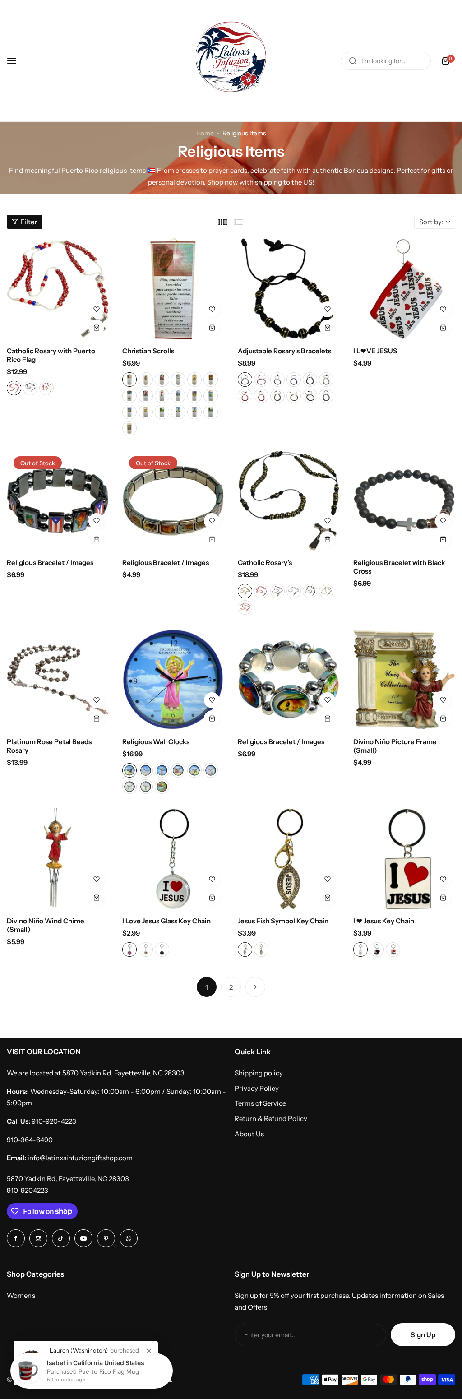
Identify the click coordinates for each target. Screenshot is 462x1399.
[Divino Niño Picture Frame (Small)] (404, 680)
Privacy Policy (257, 1088)
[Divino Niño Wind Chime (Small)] (58, 859)
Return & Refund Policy (271, 1118)
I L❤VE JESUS (375, 351)
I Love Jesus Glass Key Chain (166, 921)
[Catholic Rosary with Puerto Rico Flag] (58, 289)
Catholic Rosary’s (265, 562)
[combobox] (386, 61)
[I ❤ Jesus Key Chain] (404, 859)
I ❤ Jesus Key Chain (383, 921)
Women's (21, 1295)
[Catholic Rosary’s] (289, 500)
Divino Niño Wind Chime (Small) (45, 925)
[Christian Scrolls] (173, 289)
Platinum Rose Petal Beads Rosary (49, 746)
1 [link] (206, 987)
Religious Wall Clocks (155, 741)
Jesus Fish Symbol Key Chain (283, 921)
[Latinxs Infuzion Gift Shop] (231, 61)
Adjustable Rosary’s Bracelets (284, 351)
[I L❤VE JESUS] (404, 289)
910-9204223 (27, 1190)
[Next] (255, 987)
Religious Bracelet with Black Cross (399, 566)
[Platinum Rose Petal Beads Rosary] (58, 680)
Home (205, 133)
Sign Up (423, 1334)
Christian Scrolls (148, 351)
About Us (249, 1134)
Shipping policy (259, 1073)
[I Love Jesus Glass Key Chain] (173, 859)
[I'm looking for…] (353, 61)
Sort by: (431, 222)
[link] (149, 1351)
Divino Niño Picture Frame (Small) (395, 746)
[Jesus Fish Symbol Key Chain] (289, 859)
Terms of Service (260, 1103)
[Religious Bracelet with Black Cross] (404, 500)
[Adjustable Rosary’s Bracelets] (289, 289)
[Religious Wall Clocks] (173, 680)
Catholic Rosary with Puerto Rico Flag (51, 355)
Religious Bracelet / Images (50, 562)
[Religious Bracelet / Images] (58, 500)
